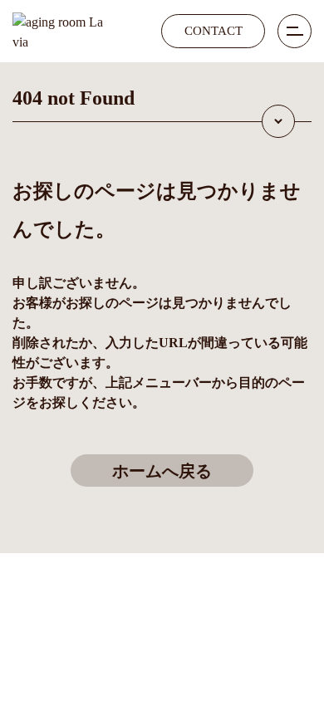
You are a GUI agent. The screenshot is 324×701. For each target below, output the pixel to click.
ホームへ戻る (162, 471)
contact (213, 30)
